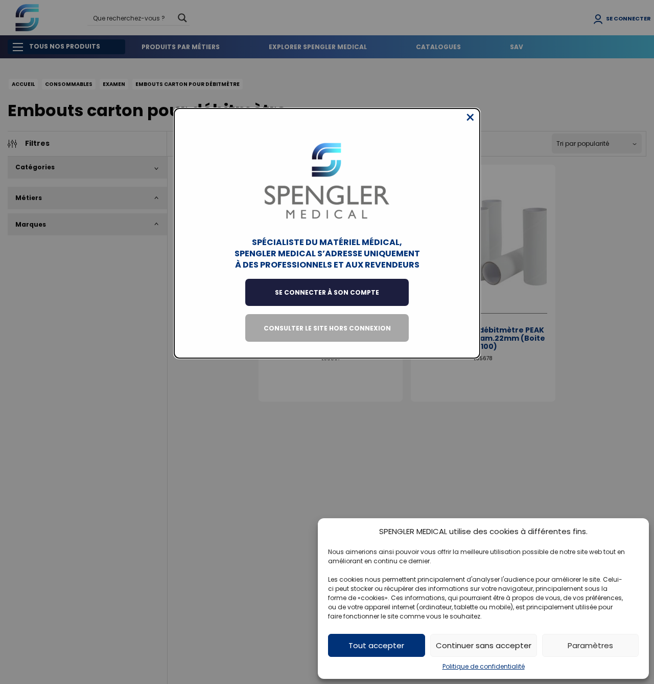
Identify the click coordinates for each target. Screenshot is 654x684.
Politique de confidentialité (483, 666)
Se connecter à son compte (327, 292)
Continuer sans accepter (483, 645)
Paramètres (590, 645)
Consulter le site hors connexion (327, 328)
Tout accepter (376, 645)
